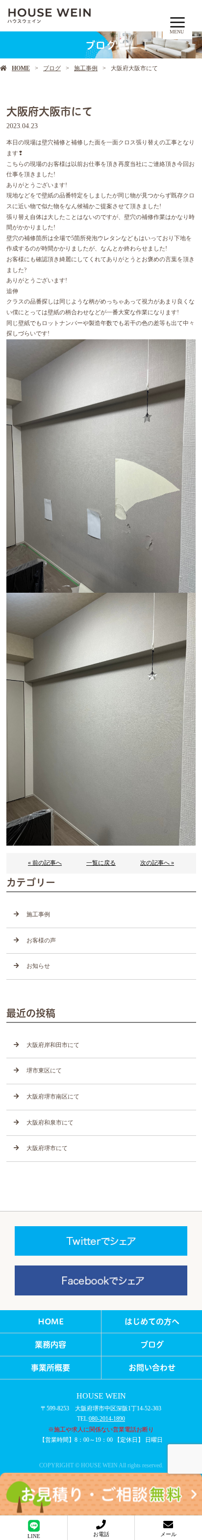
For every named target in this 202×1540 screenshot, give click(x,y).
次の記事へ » (157, 862)
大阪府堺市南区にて (52, 1096)
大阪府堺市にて (47, 1148)
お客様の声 (41, 940)
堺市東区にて (44, 1070)
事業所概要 (50, 1368)
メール (168, 1534)
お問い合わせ (152, 1368)
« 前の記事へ (45, 862)
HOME (21, 68)
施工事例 (86, 68)
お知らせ (38, 965)
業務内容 (50, 1344)
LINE (33, 1536)
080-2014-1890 (107, 1418)
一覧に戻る (101, 862)
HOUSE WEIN (101, 1396)
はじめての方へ (152, 1321)
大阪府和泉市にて (50, 1122)
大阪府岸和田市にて (52, 1045)
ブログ (52, 68)
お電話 (101, 1534)
